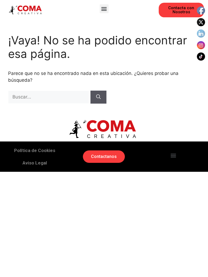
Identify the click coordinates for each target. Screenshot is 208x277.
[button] (104, 8)
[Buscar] (98, 97)
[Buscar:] (49, 97)
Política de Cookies (34, 150)
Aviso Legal (34, 163)
